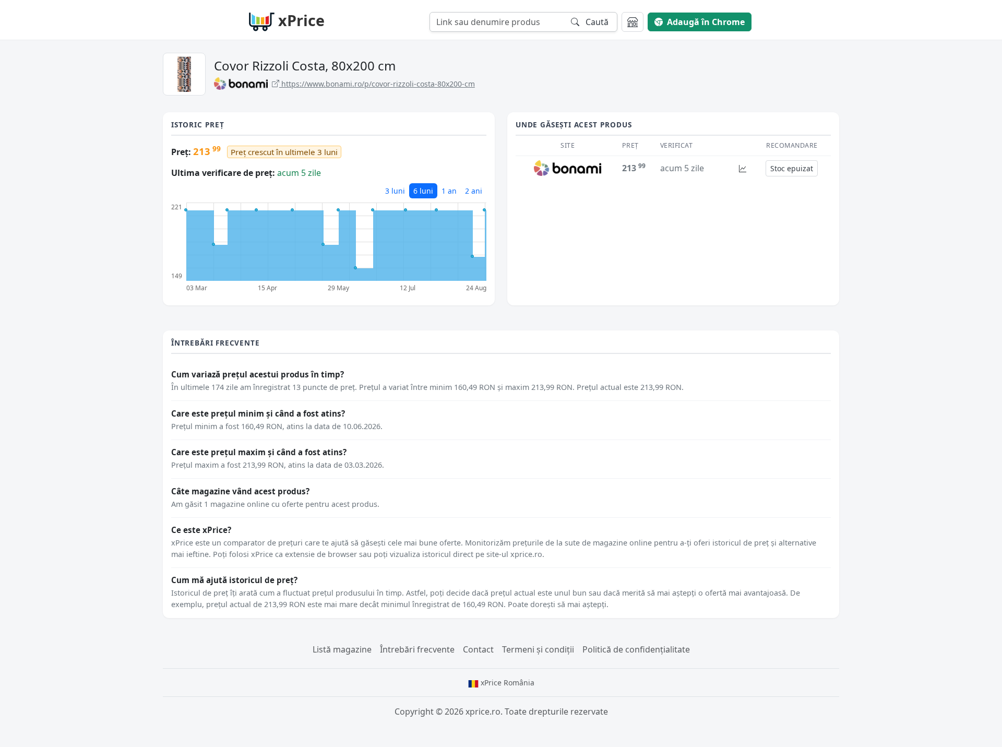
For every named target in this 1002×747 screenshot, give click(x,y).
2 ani (473, 191)
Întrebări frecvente (417, 649)
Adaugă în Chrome (706, 22)
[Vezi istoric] (742, 168)
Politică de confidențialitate (636, 649)
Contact (478, 649)
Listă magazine (342, 649)
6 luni (423, 191)
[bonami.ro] (567, 167)
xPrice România (506, 682)
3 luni (395, 191)
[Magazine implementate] (632, 22)
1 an (449, 191)
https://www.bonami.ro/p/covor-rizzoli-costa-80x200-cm (377, 84)
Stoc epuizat (791, 168)
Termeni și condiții (538, 649)
